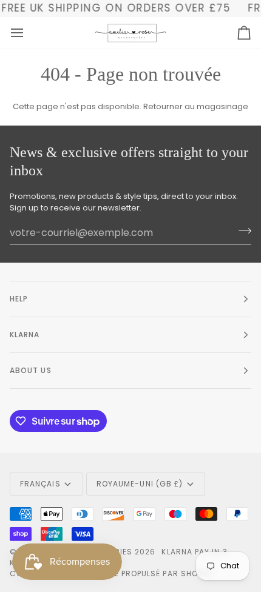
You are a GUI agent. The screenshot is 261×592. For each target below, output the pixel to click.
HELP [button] (19, 299)
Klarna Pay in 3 (194, 552)
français (40, 484)
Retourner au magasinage (195, 106)
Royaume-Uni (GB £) (140, 484)
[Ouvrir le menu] (28, 33)
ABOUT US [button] (31, 370)
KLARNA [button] (24, 334)
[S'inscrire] (241, 231)
